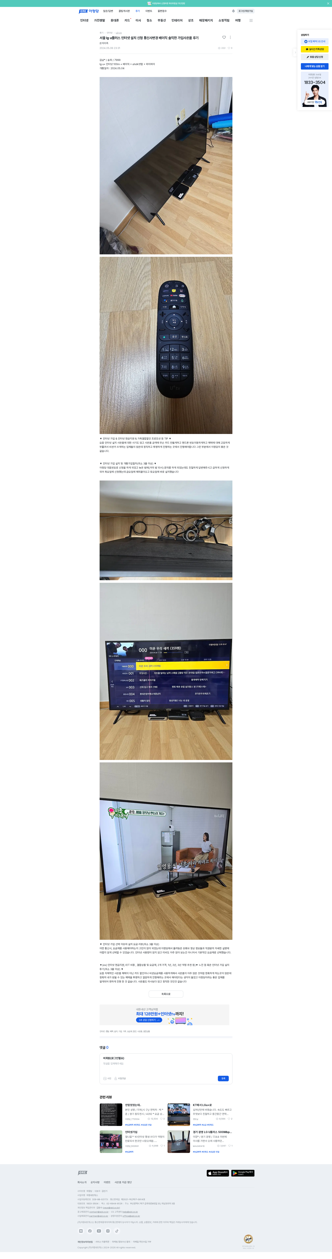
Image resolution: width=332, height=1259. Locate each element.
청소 (149, 20)
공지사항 (95, 1182)
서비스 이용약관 (102, 1241)
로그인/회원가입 (246, 11)
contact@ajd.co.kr (99, 1212)
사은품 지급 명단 (123, 1182)
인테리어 (177, 20)
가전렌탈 (99, 20)
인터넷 (84, 20)
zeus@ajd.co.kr (111, 1207)
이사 (138, 20)
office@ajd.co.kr (131, 1216)
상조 (191, 20)
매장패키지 (206, 20)
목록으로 (166, 994)
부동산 (162, 20)
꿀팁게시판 (124, 11)
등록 (223, 1078)
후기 (137, 11)
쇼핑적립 (224, 20)
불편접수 (162, 11)
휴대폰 (115, 20)
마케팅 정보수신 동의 (121, 1241)
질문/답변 (108, 11)
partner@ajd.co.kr (98, 1216)
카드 (127, 20)
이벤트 (148, 11)
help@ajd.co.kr (130, 1212)
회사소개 (81, 1182)
